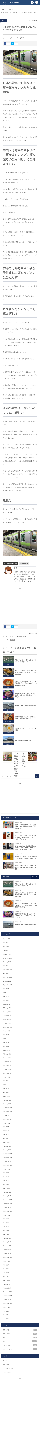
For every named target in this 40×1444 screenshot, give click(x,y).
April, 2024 (6, 973)
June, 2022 (6, 1038)
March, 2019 (6, 1188)
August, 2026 (6, 939)
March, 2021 (6, 1096)
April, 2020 (6, 1138)
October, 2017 (7, 1253)
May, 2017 (6, 1272)
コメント (13, 636)
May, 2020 (6, 1134)
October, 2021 (7, 1069)
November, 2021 (7, 1065)
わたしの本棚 (19, 1345)
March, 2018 (6, 1234)
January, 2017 (7, 1288)
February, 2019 (7, 1192)
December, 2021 (7, 1061)
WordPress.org (7, 1372)
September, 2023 (7, 985)
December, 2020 (7, 1107)
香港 (8, 664)
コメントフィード (8, 1368)
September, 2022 (7, 1027)
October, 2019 (7, 1161)
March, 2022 (6, 1050)
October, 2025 (7, 962)
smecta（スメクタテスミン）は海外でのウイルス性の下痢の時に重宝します (26, 857)
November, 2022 (7, 1019)
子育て (4, 20)
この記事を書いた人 (11, 563)
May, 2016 (6, 1319)
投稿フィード (6, 1364)
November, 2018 (7, 1203)
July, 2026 (6, 942)
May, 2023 (6, 996)
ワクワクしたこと (8, 744)
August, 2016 (6, 1307)
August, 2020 (6, 1123)
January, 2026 (7, 954)
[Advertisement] (20, 605)
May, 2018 (6, 1226)
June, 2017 (6, 1269)
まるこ (6, 38)
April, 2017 (6, 1276)
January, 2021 (7, 1104)
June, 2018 (6, 1223)
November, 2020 (7, 1111)
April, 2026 (6, 946)
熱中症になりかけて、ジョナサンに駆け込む (25, 729)
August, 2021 (6, 1077)
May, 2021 (6, 1088)
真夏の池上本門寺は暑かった (23, 740)
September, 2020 (7, 1119)
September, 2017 (7, 1257)
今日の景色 (8, 721)
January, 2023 (7, 1012)
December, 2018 (7, 1200)
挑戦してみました (19, 1333)
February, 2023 (7, 1008)
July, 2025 (6, 966)
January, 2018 (7, 1242)
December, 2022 (7, 1015)
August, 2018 (6, 1215)
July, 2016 (6, 1311)
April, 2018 (6, 1230)
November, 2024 (7, 969)
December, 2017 (7, 1246)
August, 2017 (6, 1261)
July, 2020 (6, 1127)
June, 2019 (6, 1177)
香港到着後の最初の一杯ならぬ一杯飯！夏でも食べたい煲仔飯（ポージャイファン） (25, 695)
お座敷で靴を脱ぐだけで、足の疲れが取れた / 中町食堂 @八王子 (25, 717)
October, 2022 (7, 1023)
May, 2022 (6, 1042)
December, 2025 (7, 958)
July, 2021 (6, 1081)
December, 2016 (7, 1292)
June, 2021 (6, 1084)
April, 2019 (6, 1184)
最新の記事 (24, 563)
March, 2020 (6, 1142)
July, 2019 (6, 1173)
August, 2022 (6, 1031)
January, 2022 (7, 1058)
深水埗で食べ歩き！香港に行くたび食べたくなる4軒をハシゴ (25, 661)
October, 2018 (7, 1207)
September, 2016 (7, 1303)
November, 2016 (7, 1295)
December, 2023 (7, 977)
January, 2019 (7, 1196)
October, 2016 (7, 1299)
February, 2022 (7, 1054)
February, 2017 (7, 1284)
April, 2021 (6, 1092)
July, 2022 (6, 1035)
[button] (32, 2)
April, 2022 (6, 1046)
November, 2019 (7, 1157)
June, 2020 (6, 1130)
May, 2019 (6, 1180)
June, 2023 (6, 992)
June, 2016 (6, 1315)
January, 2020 (7, 1150)
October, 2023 (7, 981)
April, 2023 (6, 1000)
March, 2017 (6, 1280)
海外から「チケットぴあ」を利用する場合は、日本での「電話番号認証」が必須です (25, 867)
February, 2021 (7, 1100)
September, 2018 (7, 1211)
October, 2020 (7, 1115)
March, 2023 (6, 1004)
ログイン (5, 1361)
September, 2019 (7, 1165)
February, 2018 (7, 1238)
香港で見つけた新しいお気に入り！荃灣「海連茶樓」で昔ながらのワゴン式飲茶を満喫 (25, 672)
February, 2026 (7, 950)
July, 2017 (6, 1265)
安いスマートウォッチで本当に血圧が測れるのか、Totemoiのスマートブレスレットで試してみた (26, 837)
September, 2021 (7, 1073)
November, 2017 (7, 1249)
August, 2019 (6, 1169)
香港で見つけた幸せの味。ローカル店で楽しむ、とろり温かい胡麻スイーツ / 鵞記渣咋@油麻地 (26, 683)
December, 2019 (7, 1153)
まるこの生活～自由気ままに (11, 3)
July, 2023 (6, 989)
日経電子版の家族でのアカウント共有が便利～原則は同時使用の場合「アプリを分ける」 (25, 826)
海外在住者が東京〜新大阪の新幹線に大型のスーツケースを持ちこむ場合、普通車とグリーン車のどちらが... (25, 847)
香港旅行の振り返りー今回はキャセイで (25, 706)
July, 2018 (6, 1219)
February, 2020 (7, 1146)
